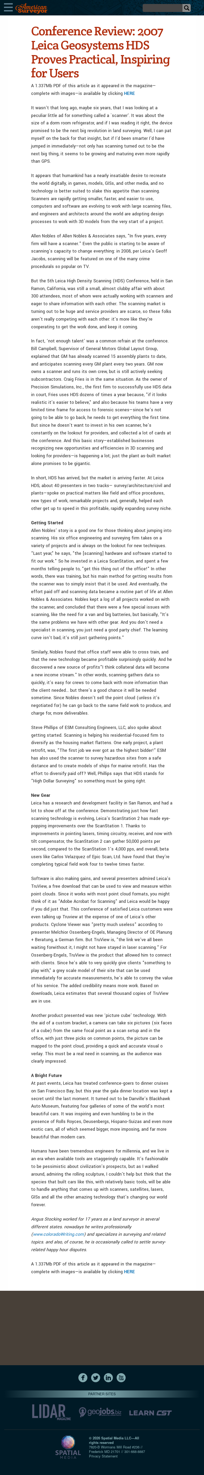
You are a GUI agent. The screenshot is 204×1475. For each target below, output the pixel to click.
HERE (129, 93)
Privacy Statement (103, 1456)
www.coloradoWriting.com (58, 1234)
